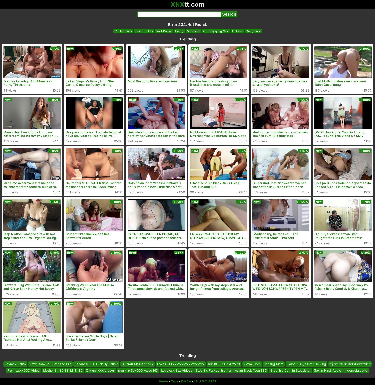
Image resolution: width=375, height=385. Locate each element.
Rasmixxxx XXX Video (23, 370)
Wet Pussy (164, 31)
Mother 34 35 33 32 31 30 (62, 370)
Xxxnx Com (252, 364)
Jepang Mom (273, 364)
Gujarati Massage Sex (137, 364)
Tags (174, 381)
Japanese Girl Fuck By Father (96, 364)
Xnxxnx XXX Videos (100, 370)
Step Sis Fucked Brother (213, 370)
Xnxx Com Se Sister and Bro (50, 364)
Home (163, 381)
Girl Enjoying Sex (216, 31)
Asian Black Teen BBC (251, 370)
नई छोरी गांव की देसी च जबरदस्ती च (350, 364)
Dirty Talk (253, 31)
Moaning (193, 31)
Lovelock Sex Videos (176, 370)
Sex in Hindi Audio (327, 370)
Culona (237, 31)
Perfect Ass (123, 31)
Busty (179, 31)
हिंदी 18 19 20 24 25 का (224, 364)
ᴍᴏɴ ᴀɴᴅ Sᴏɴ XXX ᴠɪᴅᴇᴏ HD (138, 370)
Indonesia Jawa (356, 370)
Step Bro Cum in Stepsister (291, 370)
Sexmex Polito (15, 364)
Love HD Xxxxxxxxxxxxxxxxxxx (180, 364)
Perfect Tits (144, 31)
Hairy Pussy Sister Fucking (306, 364)
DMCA (186, 381)
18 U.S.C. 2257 (205, 381)
